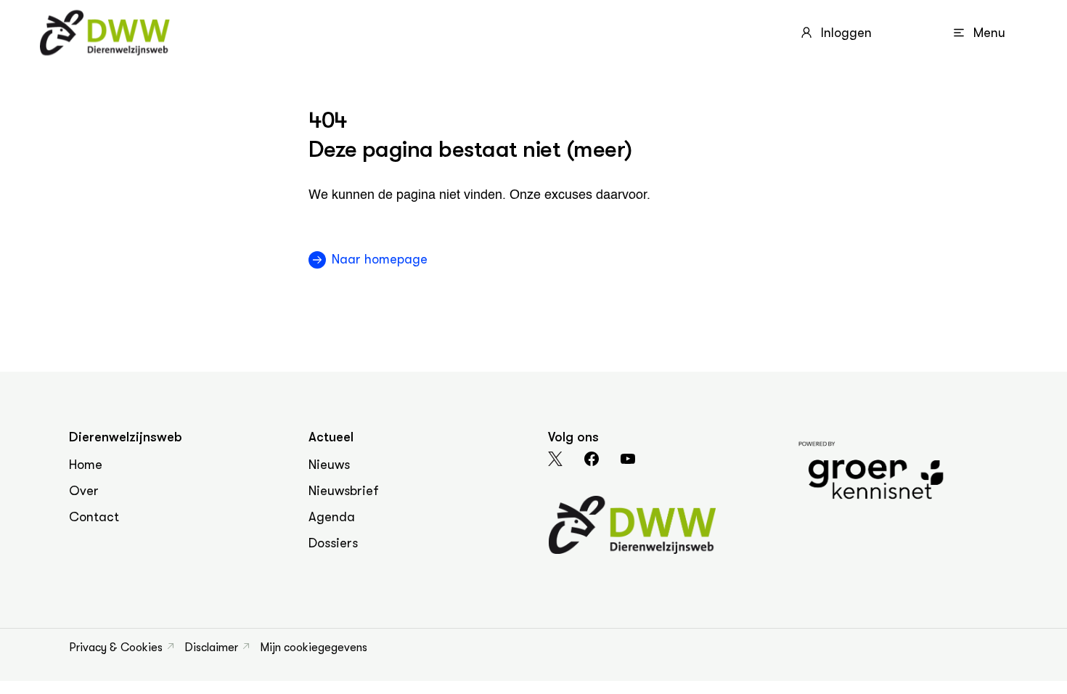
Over (84, 490)
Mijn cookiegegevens (313, 647)
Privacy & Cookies (116, 647)
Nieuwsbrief (343, 490)
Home (85, 464)
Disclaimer (211, 647)
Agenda (331, 517)
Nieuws (329, 464)
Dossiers (333, 543)
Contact (94, 517)
